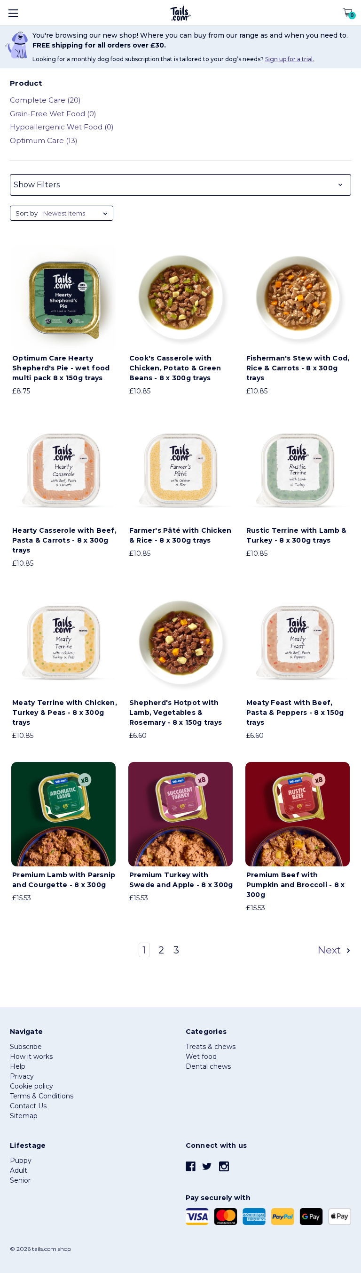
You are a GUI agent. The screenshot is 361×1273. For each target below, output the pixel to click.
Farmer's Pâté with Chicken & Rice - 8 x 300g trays (180, 535)
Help (17, 1066)
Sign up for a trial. (289, 59)
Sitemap (24, 1116)
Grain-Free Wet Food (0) (53, 113)
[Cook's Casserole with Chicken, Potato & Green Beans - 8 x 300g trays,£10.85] (180, 297)
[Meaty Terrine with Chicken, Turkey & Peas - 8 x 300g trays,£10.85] (63, 642)
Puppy (20, 1160)
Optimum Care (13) (44, 140)
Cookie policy (31, 1086)
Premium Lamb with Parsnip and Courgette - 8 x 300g (63, 880)
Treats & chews (210, 1046)
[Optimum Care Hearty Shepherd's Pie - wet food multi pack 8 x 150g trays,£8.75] (63, 297)
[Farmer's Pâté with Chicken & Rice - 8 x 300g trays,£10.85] (180, 469)
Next (331, 950)
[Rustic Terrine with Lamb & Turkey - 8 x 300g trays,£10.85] (297, 469)
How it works (31, 1056)
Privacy (22, 1076)
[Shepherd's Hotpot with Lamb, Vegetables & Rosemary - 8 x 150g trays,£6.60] (180, 642)
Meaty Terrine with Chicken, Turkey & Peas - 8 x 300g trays (64, 712)
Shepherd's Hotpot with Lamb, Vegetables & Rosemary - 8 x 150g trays (175, 712)
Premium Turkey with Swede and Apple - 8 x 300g (181, 880)
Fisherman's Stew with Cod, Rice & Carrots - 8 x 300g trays (298, 368)
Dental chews (208, 1066)
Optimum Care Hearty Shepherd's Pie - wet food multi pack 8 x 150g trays (61, 368)
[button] (180, 185)
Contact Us (28, 1106)
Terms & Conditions (41, 1096)
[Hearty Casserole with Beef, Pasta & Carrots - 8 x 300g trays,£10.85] (63, 469)
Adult (18, 1170)
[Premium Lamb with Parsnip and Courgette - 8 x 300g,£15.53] (63, 814)
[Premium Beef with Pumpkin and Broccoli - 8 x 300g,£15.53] (297, 814)
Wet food (201, 1056)
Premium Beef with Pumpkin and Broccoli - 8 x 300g (295, 885)
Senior (20, 1180)
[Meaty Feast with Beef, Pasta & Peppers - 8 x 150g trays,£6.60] (297, 642)
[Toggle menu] (13, 13)
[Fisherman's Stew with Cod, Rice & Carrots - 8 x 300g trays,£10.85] (297, 297)
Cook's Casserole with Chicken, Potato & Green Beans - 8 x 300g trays (175, 368)
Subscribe (26, 1046)
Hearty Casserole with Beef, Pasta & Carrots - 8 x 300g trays (64, 540)
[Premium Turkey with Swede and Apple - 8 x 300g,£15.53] (180, 814)
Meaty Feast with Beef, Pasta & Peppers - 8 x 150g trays (295, 712)
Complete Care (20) (45, 100)
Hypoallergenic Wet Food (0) (62, 126)
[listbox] (77, 213)
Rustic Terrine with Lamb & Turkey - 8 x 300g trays (296, 535)
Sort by (27, 213)
